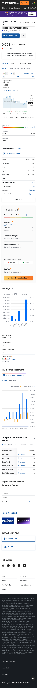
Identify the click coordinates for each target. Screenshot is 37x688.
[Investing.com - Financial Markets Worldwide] (12, 3)
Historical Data (14, 68)
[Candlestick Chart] (4, 73)
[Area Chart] (6, 73)
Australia (32, 502)
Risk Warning (5, 674)
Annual (4, 380)
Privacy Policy (6, 668)
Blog (3, 576)
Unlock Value (29, 127)
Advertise (23, 581)
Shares (4, 8)
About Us (23, 576)
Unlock (22, 454)
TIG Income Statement (13, 370)
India (24, 8)
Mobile (4, 581)
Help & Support (25, 585)
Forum (30, 63)
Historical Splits (26, 68)
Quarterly (12, 380)
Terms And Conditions (8, 661)
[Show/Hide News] (14, 73)
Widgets (4, 589)
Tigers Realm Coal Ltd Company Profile (13, 483)
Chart (13, 63)
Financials (22, 63)
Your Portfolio (6, 585)
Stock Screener (15, 8)
